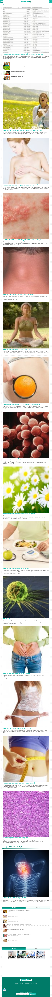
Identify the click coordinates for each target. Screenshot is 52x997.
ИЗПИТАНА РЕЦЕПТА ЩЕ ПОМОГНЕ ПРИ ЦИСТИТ (18, 915)
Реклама (16, 983)
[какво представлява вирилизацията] (26, 814)
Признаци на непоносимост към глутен (16, 929)
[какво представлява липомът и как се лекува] (26, 270)
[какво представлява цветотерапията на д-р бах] (26, 490)
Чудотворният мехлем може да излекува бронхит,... (18, 910)
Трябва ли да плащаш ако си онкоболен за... (31, 957)
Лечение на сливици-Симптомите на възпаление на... (19, 934)
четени (38, 907)
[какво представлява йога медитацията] (26, 325)
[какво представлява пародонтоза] (6, 73)
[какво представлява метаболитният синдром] (26, 759)
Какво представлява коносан (17, 62)
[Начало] (26, 980)
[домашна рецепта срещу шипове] (26, 873)
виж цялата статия (14, 911)
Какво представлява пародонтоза (18, 71)
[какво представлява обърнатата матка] (26, 649)
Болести (38, 948)
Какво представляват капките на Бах (18, 66)
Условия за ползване (33, 983)
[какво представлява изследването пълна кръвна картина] (26, 30)
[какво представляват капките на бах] (6, 68)
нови (14, 907)
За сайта (26, 983)
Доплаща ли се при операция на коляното (21, 957)
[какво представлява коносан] (6, 64)
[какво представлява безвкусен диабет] (26, 544)
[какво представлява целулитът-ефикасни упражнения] (26, 380)
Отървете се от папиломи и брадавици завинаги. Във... (19, 924)
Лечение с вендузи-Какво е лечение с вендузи (17, 938)
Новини (14, 948)
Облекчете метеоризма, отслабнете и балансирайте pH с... (20, 919)
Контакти (21, 983)
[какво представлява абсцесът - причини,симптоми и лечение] (26, 435)
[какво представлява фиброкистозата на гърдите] (26, 161)
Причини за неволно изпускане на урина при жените (12, 957)
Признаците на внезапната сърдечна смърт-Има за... (40, 957)
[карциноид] (26, 597)
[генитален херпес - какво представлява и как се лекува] (26, 216)
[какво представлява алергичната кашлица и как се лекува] (26, 106)
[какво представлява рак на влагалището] (26, 704)
